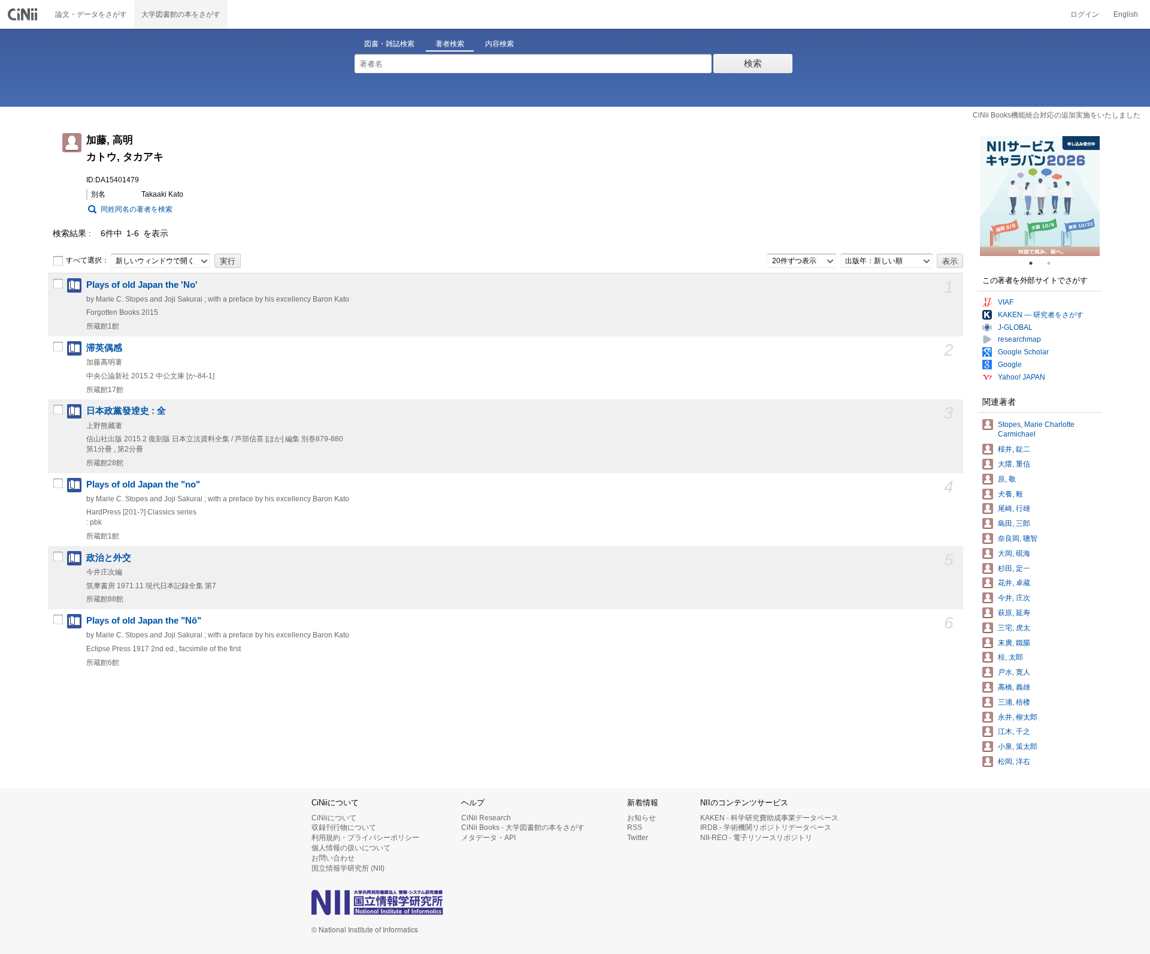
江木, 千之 (1014, 731)
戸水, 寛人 (1014, 672)
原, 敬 (1007, 479)
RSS (634, 827)
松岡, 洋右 (1014, 761)
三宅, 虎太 (1014, 628)
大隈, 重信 (1014, 464)
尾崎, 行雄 (1014, 508)
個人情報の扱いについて (351, 848)
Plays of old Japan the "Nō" (143, 620)
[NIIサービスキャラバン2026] (1040, 196)
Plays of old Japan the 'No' (142, 285)
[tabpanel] (1039, 196)
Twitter (637, 837)
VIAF (1005, 302)
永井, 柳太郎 (1017, 717)
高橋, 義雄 (1014, 687)
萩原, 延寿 (1014, 613)
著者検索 (449, 44)
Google (1010, 364)
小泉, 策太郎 (1017, 746)
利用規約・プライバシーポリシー (365, 837)
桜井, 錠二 (1014, 449)
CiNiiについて (333, 818)
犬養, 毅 (1010, 494)
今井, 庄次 (1014, 598)
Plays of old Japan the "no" (143, 484)
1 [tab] (1036, 263)
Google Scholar (1023, 352)
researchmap (1019, 339)
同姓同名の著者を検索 (136, 209)
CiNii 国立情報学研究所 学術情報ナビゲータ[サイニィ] (24, 14)
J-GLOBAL (1015, 327)
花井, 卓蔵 (1014, 583)
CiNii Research (486, 818)
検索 (753, 63)
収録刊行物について (343, 827)
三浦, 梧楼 (1014, 702)
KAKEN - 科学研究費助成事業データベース (769, 818)
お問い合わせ (333, 858)
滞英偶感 (104, 348)
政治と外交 (108, 557)
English (1125, 14)
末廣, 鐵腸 (1014, 643)
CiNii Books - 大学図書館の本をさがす (523, 827)
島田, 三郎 (1014, 523)
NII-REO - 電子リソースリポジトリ (756, 837)
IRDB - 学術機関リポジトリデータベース (765, 827)
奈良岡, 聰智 (1017, 538)
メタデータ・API (488, 837)
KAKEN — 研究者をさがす (1041, 315)
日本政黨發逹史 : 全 (126, 411)
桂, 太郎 (1010, 657)
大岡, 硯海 (1014, 553)
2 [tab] (1054, 263)
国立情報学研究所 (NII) (348, 868)
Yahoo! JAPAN (1021, 377)
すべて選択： (87, 260)
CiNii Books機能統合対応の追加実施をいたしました (1056, 115)
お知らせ (641, 818)
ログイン (1084, 14)
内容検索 (499, 44)
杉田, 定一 (1014, 568)
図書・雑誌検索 (389, 44)
